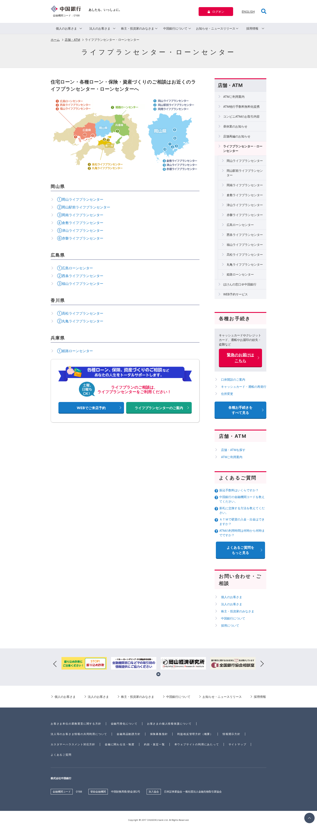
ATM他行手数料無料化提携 (241, 106)
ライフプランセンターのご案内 (159, 408)
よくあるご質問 (61, 754)
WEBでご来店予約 (91, 408)
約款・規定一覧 (154, 744)
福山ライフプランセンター (245, 244)
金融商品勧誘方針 (128, 734)
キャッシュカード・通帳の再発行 (243, 386)
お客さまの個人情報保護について (169, 723)
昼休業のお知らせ (235, 126)
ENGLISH (248, 11)
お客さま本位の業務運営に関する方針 (76, 723)
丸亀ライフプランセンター (245, 264)
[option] (84, 664)
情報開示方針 (231, 734)
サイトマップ (237, 744)
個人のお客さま (66, 28)
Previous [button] (55, 664)
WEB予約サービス (235, 294)
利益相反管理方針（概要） (195, 734)
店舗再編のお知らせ (236, 136)
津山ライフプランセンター (245, 205)
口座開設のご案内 (233, 379)
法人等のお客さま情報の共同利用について (79, 734)
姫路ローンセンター (240, 274)
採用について (230, 625)
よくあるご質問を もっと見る (240, 550)
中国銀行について (175, 28)
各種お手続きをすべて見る (240, 410)
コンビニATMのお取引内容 (241, 116)
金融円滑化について (124, 723)
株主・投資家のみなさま (137, 28)
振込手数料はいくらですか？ (239, 490)
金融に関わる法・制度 (120, 744)
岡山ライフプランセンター (245, 160)
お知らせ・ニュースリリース (215, 28)
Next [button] (262, 664)
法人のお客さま (99, 28)
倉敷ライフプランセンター (245, 195)
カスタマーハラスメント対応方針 (73, 744)
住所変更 (227, 394)
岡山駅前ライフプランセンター (245, 173)
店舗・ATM (72, 39)
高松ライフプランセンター (245, 254)
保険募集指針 (159, 734)
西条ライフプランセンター (245, 234)
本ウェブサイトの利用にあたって (196, 744)
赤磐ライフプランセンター (245, 215)
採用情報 (252, 28)
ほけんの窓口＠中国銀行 (239, 284)
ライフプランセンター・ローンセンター (242, 148)
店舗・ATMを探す (233, 450)
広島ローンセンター (240, 225)
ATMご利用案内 (234, 96)
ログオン (218, 11)
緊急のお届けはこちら (240, 358)
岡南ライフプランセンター (245, 185)
